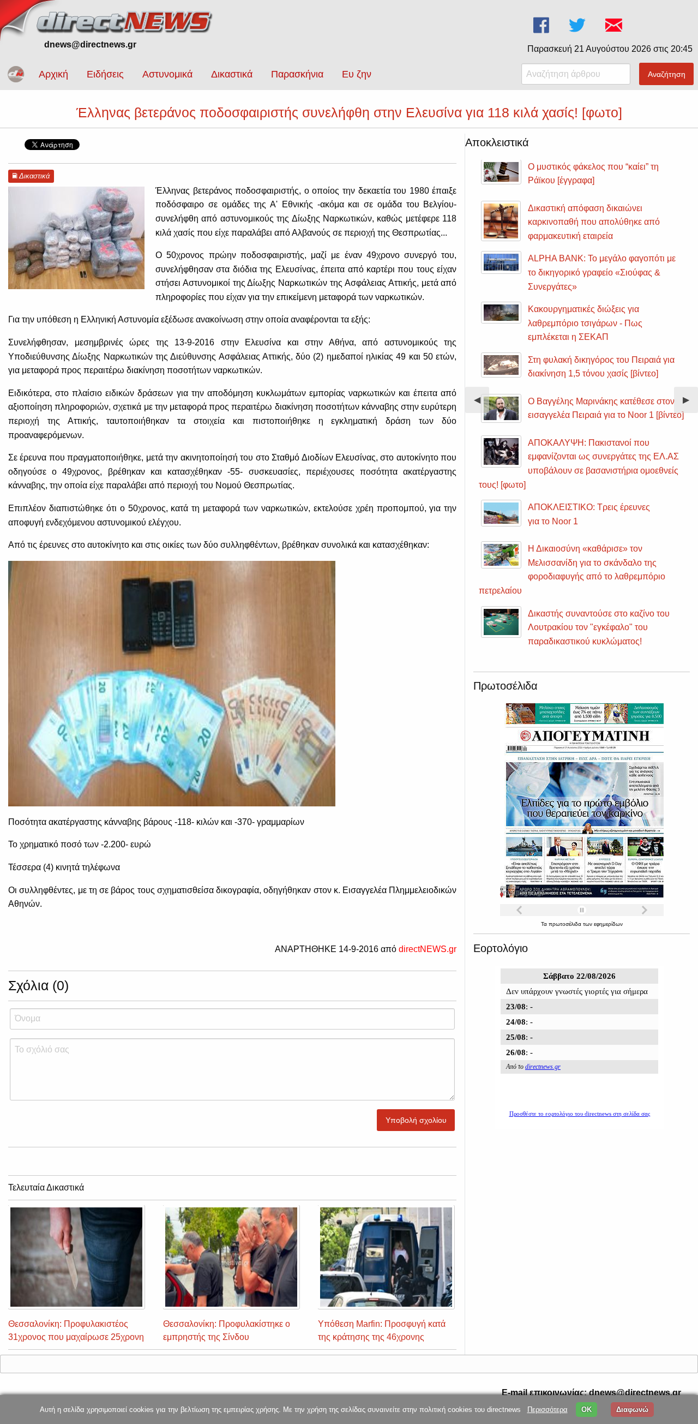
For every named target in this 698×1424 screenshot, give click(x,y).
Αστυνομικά (167, 74)
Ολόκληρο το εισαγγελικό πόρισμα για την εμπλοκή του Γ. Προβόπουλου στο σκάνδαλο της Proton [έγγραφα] (600, 281)
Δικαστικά (231, 74)
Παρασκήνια (297, 74)
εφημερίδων (608, 924)
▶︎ (690, 404)
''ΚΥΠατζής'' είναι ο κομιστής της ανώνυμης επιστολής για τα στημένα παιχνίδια (597, 636)
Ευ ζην (356, 74)
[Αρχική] (125, 20)
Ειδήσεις (105, 74)
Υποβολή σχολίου (416, 1120)
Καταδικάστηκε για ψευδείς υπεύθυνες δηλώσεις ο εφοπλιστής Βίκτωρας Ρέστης (601, 180)
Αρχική (53, 74)
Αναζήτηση (666, 74)
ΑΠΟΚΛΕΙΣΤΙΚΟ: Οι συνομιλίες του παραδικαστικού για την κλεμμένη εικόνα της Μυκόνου (605, 479)
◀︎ (481, 404)
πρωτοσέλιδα (566, 924)
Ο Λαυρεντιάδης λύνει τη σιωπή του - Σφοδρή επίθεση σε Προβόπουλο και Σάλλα (599, 230)
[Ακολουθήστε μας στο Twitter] (578, 25)
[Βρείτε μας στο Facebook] (542, 25)
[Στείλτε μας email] (615, 25)
